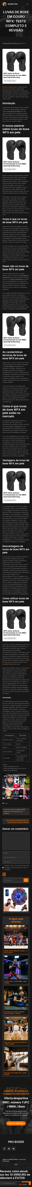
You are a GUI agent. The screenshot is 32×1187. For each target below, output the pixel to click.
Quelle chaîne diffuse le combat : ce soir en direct (15, 951)
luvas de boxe (6, 89)
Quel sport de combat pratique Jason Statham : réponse (14, 1012)
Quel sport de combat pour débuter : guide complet (15, 1043)
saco (20, 185)
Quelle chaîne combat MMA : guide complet (15, 982)
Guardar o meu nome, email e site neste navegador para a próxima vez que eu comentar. (16, 867)
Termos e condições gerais (10, 1159)
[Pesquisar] (26, 880)
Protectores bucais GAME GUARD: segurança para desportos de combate (14, 811)
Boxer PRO (13, 4)
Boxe (6, 803)
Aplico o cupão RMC (16, 1123)
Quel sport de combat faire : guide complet (15, 1073)
